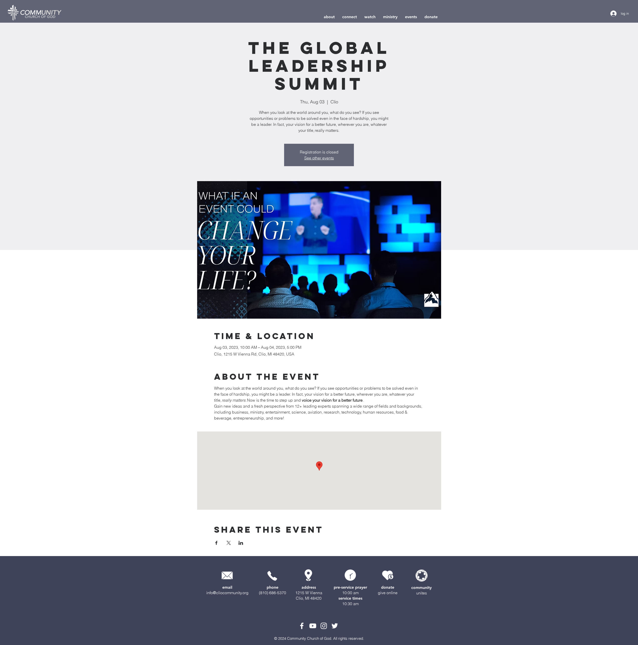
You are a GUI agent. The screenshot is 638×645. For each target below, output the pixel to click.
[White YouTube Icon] (313, 626)
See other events (319, 157)
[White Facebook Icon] (302, 626)
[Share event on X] (228, 543)
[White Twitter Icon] (334, 626)
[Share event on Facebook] (216, 543)
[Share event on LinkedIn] (241, 543)
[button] (329, 17)
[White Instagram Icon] (323, 626)
